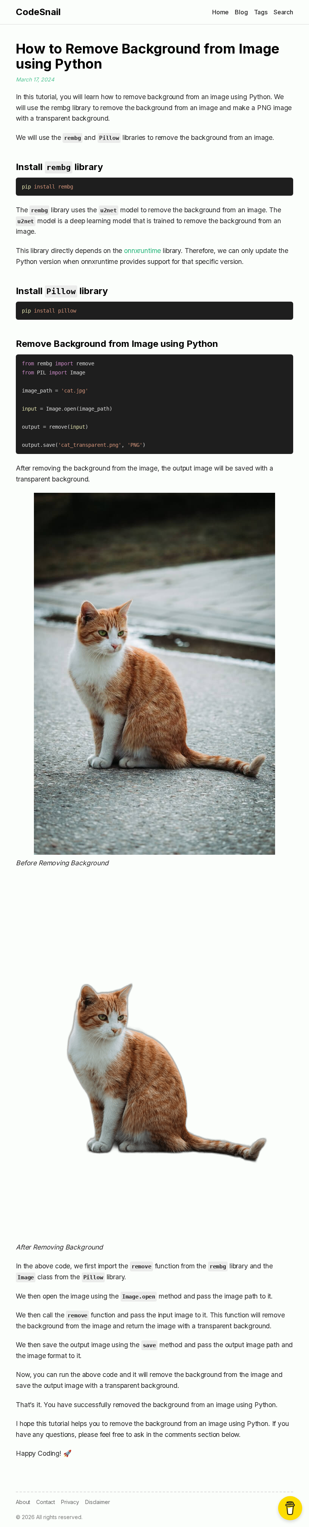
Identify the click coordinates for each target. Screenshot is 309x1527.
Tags (261, 12)
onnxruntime (142, 251)
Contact (45, 1502)
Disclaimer (97, 1502)
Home (220, 12)
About (23, 1502)
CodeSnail (38, 11)
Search (283, 12)
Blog (241, 12)
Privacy (70, 1502)
